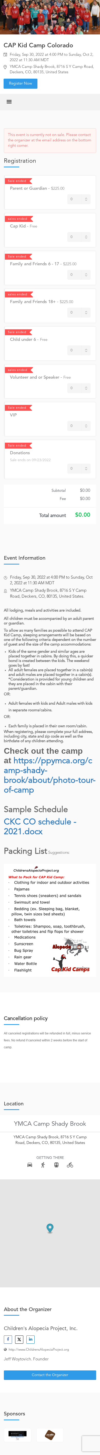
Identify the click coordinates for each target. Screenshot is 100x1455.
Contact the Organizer (50, 1375)
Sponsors (14, 1414)
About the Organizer (28, 1309)
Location (14, 1104)
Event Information (24, 558)
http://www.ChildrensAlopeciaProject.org (39, 1349)
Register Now (20, 84)
